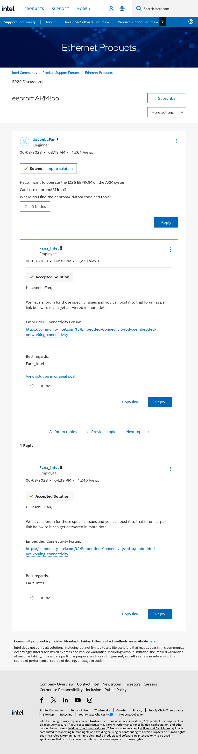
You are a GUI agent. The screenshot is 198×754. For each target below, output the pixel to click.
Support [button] (60, 8)
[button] (176, 141)
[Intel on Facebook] (42, 700)
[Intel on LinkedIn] (66, 700)
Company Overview (57, 684)
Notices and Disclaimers (155, 728)
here (152, 641)
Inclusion (93, 689)
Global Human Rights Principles (73, 735)
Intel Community (24, 72)
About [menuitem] (50, 21)
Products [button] (34, 8)
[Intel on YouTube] (78, 700)
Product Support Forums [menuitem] (136, 21)
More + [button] (84, 8)
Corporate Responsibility (61, 689)
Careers (150, 684)
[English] (122, 8)
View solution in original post (51, 376)
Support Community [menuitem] (19, 21)
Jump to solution (51, 168)
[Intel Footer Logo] (18, 712)
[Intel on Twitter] (54, 700)
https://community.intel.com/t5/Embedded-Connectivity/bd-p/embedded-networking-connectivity (91, 331)
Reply (166, 222)
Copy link (130, 401)
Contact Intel (88, 684)
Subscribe (167, 98)
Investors (132, 684)
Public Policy (116, 689)
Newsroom (112, 684)
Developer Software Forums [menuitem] (85, 21)
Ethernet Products (99, 72)
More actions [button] (162, 112)
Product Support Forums (61, 72)
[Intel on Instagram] (89, 700)
